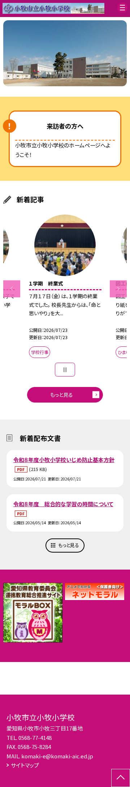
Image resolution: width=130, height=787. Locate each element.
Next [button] (118, 288)
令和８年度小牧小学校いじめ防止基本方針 (63, 459)
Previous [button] (11, 288)
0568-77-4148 (35, 737)
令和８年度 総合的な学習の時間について (63, 504)
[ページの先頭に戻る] (121, 778)
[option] (65, 53)
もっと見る (61, 394)
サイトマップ (25, 765)
